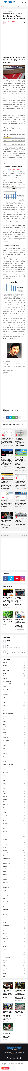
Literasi (14, 818)
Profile (14, 906)
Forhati (14, 732)
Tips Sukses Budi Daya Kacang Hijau (8, 620)
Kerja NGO (14, 796)
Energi (14, 721)
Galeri (14, 735)
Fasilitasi (14, 726)
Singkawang (14, 925)
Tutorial (14, 960)
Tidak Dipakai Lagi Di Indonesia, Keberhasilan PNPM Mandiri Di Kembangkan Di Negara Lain (7, 524)
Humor (14, 767)
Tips (14, 941)
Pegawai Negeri (14, 853)
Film (14, 729)
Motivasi (14, 831)
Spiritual (14, 933)
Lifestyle (14, 815)
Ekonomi (14, 710)
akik (14, 667)
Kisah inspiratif (14, 802)
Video (14, 973)
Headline (9, 11)
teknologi (14, 938)
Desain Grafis (14, 700)
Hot (14, 759)
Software (14, 928)
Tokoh (14, 946)
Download (14, 705)
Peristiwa (14, 879)
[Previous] (24, 6)
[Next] (26, 6)
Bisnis (14, 692)
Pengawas (14, 877)
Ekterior (14, 718)
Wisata (14, 976)
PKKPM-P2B (14, 887)
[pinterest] (20, 1058)
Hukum (14, 761)
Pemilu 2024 (14, 871)
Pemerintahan (6, 412)
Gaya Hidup (14, 740)
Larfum (14, 812)
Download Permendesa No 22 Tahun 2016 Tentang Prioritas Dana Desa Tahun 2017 (6, 503)
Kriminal (14, 807)
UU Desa (14, 968)
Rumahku (14, 914)
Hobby (14, 756)
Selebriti (14, 920)
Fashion (14, 724)
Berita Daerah (14, 689)
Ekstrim (14, 716)
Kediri (14, 794)
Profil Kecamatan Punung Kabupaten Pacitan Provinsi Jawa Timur (13, 6)
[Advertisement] (14, 41)
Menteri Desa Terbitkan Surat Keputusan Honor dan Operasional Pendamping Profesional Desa (19, 442)
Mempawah (14, 823)
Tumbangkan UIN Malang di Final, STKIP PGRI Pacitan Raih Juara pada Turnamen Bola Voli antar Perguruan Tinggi (20, 994)
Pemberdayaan (14, 861)
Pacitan (17, 410)
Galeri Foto (14, 737)
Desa (14, 697)
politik (14, 890)
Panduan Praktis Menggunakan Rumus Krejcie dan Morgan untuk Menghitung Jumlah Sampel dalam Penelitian (20, 624)
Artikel (14, 673)
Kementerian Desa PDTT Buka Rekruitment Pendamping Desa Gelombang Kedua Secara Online (6, 485)
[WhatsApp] (13, 417)
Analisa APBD (14, 670)
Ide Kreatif (14, 772)
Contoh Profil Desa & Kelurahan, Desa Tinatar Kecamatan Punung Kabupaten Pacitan (7, 441)
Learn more (11, 1065)
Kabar (14, 788)
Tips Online (14, 944)
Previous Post (5, 535)
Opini (13, 410)
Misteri (14, 826)
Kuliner (14, 810)
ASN (14, 676)
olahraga (14, 839)
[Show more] (19, 417)
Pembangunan (14, 858)
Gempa (14, 743)
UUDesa (14, 970)
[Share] (24, 22)
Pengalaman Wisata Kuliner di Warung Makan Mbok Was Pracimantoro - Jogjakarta (19, 601)
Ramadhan (14, 909)
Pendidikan (14, 874)
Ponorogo (14, 893)
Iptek (14, 780)
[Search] (26, 2)
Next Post (23, 535)
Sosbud (14, 930)
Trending (14, 952)
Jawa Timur (14, 785)
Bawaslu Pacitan (14, 681)
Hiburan (14, 753)
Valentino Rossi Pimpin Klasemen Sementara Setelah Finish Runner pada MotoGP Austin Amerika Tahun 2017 (8, 1015)
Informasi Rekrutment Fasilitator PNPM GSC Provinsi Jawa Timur (20, 522)
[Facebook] (7, 417)
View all (23, 424)
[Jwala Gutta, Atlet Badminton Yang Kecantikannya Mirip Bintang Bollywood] (8, 1027)
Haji (14, 748)
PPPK (14, 898)
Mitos (14, 828)
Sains (14, 917)
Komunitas (14, 804)
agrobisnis (14, 665)
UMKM (14, 963)
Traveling (14, 949)
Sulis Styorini (14, 936)
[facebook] (7, 1058)
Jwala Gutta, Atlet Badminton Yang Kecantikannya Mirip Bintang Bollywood (8, 1034)
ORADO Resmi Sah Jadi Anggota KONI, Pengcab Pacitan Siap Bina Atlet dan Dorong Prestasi (8, 994)
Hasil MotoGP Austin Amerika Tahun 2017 (19, 1013)
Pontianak (14, 895)
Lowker (14, 820)
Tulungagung (14, 957)
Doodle (14, 702)
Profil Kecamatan (14, 904)
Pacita (14, 847)
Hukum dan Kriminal (14, 764)
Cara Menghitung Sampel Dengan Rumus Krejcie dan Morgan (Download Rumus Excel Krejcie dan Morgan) (6, 461)
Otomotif (14, 844)
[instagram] (17, 1058)
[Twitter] (10, 417)
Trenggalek (14, 954)
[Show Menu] (2, 2)
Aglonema (14, 662)
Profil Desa (14, 901)
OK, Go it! (5, 1068)
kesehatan (14, 799)
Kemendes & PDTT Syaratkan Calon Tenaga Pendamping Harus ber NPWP (20, 503)
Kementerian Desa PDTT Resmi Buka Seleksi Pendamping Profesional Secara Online (20, 484)
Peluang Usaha (14, 855)
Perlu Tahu (14, 882)
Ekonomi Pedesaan (14, 713)
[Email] (16, 417)
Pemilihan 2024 (14, 866)
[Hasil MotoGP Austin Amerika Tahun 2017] (20, 1006)
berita (14, 686)
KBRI (14, 791)
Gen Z (14, 745)
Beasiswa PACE (14, 684)
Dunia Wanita (14, 708)
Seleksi (14, 922)
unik (14, 965)
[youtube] (17, 578)
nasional (14, 836)
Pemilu (14, 869)
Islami (14, 783)
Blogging (14, 694)
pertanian (14, 885)
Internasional (14, 777)
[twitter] (10, 1058)
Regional (14, 912)
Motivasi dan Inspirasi (14, 834)
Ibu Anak (14, 769)
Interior (14, 775)
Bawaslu (14, 678)
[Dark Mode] (23, 2)
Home (4, 11)
